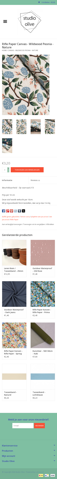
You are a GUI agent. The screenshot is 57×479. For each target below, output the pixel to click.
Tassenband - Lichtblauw (39, 393)
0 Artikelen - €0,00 (48, 2)
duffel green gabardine (10, 217)
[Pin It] (11, 210)
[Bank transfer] (52, 475)
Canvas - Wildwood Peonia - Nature (23, 50)
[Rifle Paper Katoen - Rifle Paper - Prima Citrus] (42, 294)
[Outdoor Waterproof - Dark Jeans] (14, 294)
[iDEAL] (40, 475)
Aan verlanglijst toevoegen (12, 224)
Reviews (35, 180)
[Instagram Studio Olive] (33, 434)
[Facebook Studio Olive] (24, 434)
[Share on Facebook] (3, 210)
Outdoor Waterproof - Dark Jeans (14, 311)
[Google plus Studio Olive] (28, 434)
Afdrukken (50, 224)
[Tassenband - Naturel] (14, 376)
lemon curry (25, 217)
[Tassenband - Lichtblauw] (42, 376)
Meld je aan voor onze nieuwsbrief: (28, 419)
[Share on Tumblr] (19, 210)
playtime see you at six (39, 217)
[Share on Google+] (7, 210)
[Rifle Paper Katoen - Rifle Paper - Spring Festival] (14, 335)
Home (4, 50)
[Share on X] (23, 210)
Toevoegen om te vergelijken (34, 224)
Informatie (7, 180)
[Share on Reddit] (15, 210)
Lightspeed (39, 472)
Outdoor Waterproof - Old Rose (42, 269)
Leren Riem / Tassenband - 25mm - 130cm (13, 269)
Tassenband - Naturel (10, 393)
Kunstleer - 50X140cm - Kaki (43, 352)
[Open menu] (5, 21)
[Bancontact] (46, 475)
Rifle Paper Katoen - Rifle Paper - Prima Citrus (42, 311)
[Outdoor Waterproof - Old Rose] (42, 252)
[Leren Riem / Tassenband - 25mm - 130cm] (14, 252)
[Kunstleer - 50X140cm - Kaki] (42, 335)
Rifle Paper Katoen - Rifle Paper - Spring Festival (13, 352)
